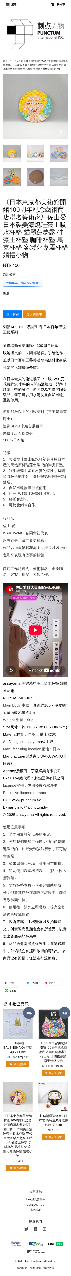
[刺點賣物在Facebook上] (35, 1229)
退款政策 (48, 1268)
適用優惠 (9, 274)
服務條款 (22, 1268)
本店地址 (35, 1210)
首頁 (5, 60)
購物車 (60, 4)
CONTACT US (35, 1204)
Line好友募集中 (35, 1199)
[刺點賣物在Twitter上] (26, 1229)
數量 (6, 293)
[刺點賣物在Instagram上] (44, 1229)
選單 (13, 4)
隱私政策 (35, 1268)
